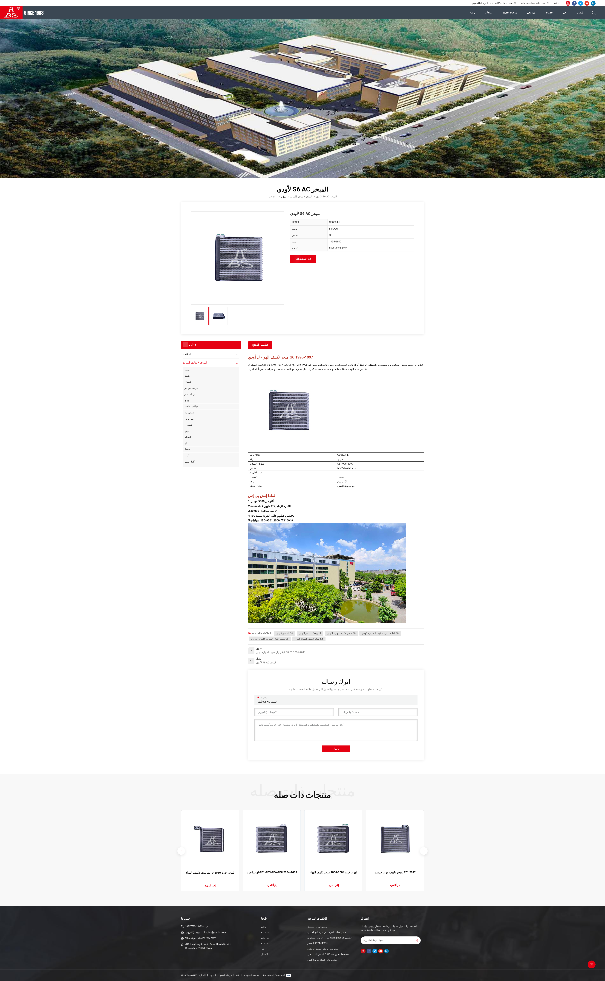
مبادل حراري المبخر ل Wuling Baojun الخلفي (329, 937)
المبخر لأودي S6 (284, 633)
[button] (424, 851)
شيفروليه (189, 412)
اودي (187, 400)
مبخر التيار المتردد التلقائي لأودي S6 (269, 638)
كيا (185, 443)
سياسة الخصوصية (251, 975)
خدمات (549, 12)
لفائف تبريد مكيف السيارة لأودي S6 (380, 633)
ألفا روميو (189, 461)
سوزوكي (189, 418)
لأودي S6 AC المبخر (267, 701)
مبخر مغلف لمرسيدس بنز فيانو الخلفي (326, 932)
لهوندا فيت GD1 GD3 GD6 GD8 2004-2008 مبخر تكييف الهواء (395, 872)
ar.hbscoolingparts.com (533, 3)
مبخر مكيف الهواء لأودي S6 (341, 633)
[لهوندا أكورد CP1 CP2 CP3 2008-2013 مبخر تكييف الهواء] (210, 839)
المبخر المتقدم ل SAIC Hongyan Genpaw (328, 954)
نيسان (187, 381)
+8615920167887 (207, 938)
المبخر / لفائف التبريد (301, 196)
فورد (186, 430)
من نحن (531, 12)
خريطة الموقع (226, 975)
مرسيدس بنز (191, 388)
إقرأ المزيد (210, 885)
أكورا (187, 455)
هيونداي (188, 424)
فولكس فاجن (191, 406)
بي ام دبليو (189, 394)
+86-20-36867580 (194, 926)
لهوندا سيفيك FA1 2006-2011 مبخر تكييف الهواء (272, 873)
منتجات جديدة (510, 12)
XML (238, 975)
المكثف (187, 354)
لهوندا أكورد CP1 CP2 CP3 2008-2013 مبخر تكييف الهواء (210, 873)
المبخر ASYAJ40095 (317, 943)
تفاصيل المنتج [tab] (260, 344)
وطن (472, 12)
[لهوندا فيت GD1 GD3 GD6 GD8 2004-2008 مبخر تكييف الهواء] (395, 839)
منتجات (489, 12)
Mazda (188, 437)
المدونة (213, 975)
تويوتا (187, 369)
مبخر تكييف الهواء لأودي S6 (309, 638)
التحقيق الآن (301, 259)
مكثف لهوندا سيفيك (317, 926)
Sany (187, 449)
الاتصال (580, 12)
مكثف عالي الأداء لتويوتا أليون (322, 959)
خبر (565, 12)
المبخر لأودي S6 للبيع (310, 633)
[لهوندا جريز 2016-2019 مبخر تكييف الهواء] (333, 839)
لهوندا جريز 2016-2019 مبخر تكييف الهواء (333, 872)
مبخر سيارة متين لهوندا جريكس (323, 948)
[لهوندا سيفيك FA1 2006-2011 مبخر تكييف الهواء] (272, 839)
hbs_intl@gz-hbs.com (501, 3)
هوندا (187, 375)
